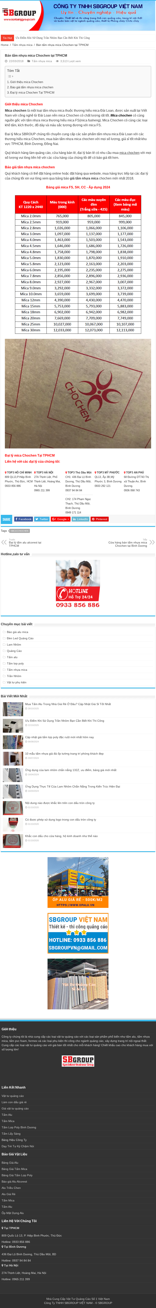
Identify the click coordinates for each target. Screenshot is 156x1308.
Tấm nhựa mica (22, 44)
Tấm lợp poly (15, 663)
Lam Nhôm (14, 644)
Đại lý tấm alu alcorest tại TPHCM (25, 542)
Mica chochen (19, 531)
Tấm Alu (7, 1114)
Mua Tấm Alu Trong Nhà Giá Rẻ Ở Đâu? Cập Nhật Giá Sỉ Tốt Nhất (68, 704)
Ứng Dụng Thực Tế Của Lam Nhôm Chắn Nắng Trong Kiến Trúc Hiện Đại (72, 786)
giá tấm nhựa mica (84, 178)
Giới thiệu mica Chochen (26, 82)
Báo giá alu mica (17, 632)
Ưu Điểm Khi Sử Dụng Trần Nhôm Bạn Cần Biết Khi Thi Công (53, 37)
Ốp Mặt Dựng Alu (13, 1213)
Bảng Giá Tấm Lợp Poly (17, 1175)
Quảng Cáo (14, 650)
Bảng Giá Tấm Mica (14, 1169)
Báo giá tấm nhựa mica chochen (31, 87)
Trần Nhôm (14, 676)
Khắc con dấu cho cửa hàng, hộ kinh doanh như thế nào (61, 836)
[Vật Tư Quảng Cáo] (78, 16)
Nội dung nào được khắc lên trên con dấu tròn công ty (60, 803)
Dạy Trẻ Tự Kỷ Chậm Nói (18, 1146)
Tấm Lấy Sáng (11, 1133)
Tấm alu (12, 657)
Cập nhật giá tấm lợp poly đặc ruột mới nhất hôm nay (59, 737)
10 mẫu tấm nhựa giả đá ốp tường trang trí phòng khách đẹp (64, 753)
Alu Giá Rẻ (8, 1194)
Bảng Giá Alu (10, 1162)
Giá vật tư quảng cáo (15, 1108)
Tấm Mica (8, 1121)
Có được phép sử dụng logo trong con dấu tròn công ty (60, 819)
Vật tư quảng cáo (13, 1095)
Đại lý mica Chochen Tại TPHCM (32, 92)
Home (5, 44)
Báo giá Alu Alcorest (14, 1181)
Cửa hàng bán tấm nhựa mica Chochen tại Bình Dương (127, 542)
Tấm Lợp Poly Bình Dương (19, 1127)
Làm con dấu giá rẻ (14, 1102)
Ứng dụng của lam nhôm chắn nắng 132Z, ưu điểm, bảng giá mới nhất (70, 770)
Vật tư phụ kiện (16, 682)
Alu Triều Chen (11, 1187)
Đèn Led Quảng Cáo (20, 638)
